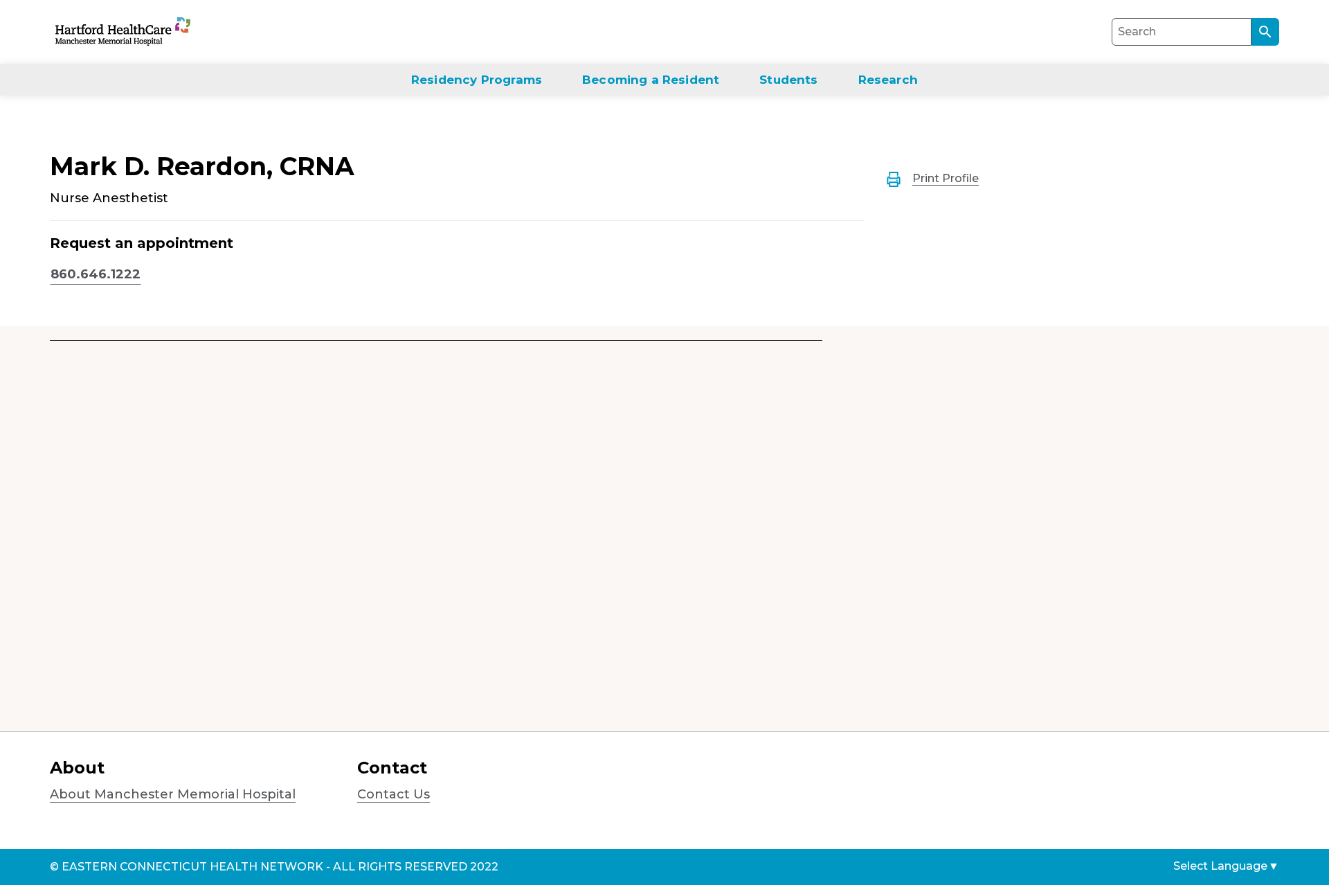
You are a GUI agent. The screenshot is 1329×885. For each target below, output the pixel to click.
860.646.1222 (96, 274)
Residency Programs (476, 80)
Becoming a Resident (650, 80)
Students (788, 80)
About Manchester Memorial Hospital (173, 794)
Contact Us (393, 794)
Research (888, 80)
